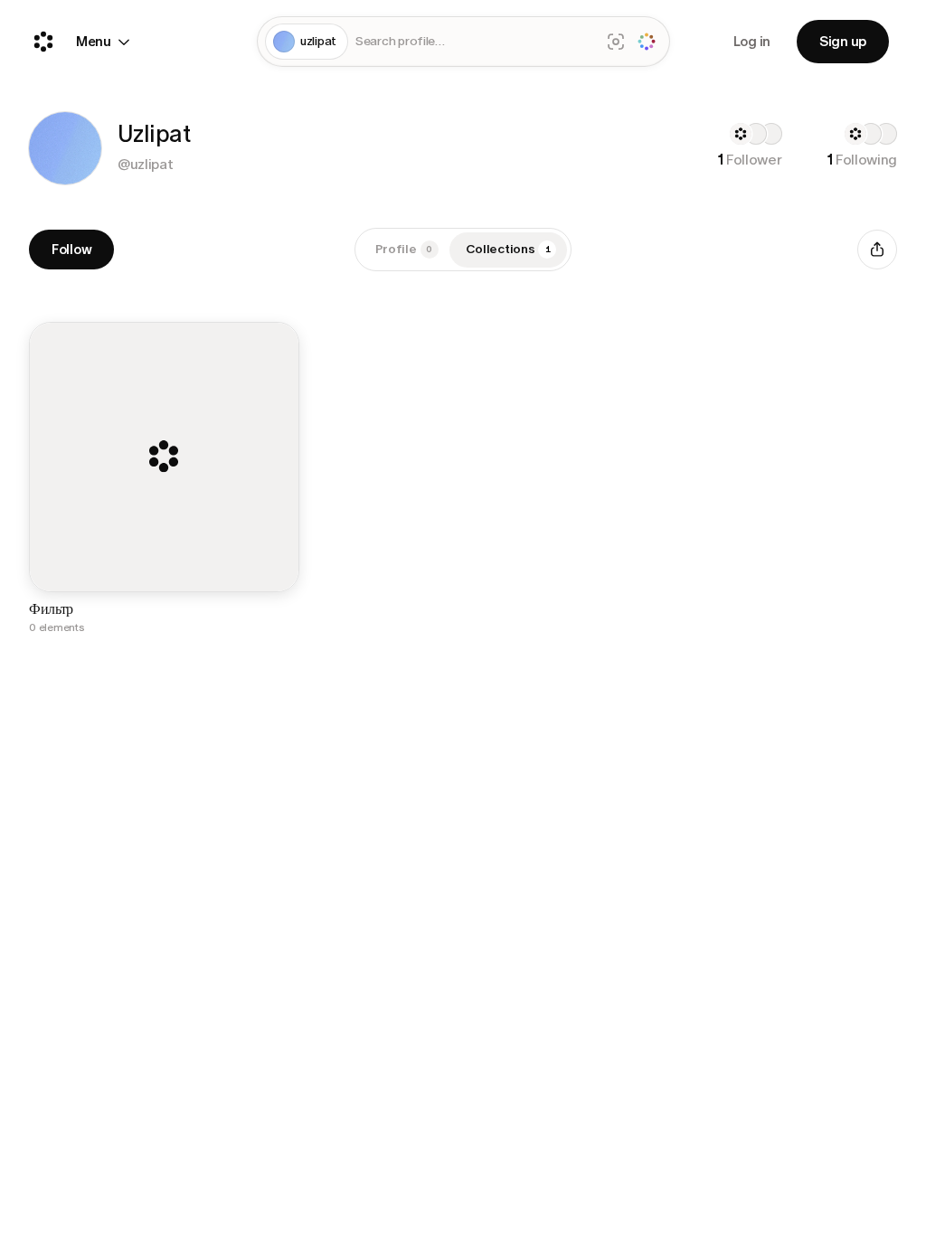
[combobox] (473, 42)
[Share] (877, 249)
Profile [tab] (404, 249)
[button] (65, 148)
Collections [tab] (508, 249)
